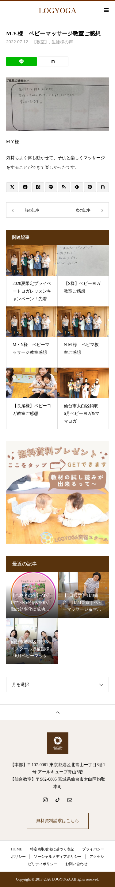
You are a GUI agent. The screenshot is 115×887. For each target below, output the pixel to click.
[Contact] (70, 800)
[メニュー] (106, 10)
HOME (16, 849)
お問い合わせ (76, 864)
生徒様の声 (62, 42)
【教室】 (40, 42)
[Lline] (21, 61)
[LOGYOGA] (57, 743)
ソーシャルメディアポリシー (58, 856)
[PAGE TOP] (57, 712)
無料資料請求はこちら (57, 820)
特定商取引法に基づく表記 (52, 849)
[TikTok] (58, 800)
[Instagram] (45, 800)
